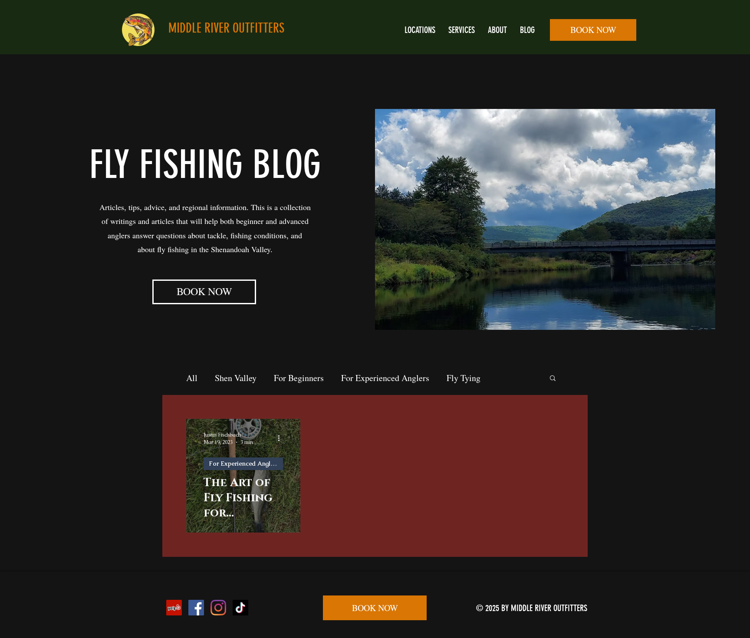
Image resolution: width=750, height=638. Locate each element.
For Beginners (299, 377)
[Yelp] (174, 607)
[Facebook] (196, 607)
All (191, 377)
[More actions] (281, 438)
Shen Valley (236, 377)
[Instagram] (218, 607)
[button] (553, 378)
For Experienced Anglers (385, 377)
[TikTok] (240, 607)
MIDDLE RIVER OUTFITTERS (226, 28)
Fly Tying (463, 377)
